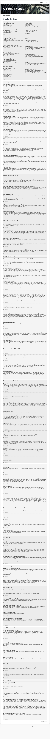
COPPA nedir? (5, 24)
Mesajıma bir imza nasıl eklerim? (9, 54)
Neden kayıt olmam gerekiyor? (8, 23)
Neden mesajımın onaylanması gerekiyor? (10, 65)
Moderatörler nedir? (28, 24)
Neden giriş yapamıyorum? (8, 27)
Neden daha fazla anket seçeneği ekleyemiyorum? (12, 56)
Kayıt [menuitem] (42, 2)
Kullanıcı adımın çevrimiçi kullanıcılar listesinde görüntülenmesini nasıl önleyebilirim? (11, 38)
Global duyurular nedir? (7, 74)
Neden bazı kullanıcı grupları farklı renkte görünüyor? (34, 29)
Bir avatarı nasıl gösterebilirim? (8, 44)
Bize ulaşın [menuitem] (29, 726)
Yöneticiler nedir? (28, 23)
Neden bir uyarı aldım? (7, 61)
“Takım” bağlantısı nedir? (29, 31)
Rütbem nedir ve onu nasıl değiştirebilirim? (10, 45)
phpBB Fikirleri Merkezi (15, 693)
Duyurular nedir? (6, 75)
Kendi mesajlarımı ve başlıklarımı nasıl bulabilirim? (34, 52)
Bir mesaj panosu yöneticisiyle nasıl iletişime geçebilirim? (35, 72)
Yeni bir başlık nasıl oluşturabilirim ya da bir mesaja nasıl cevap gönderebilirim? (13, 52)
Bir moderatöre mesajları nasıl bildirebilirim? (11, 62)
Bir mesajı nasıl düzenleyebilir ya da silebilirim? (11, 53)
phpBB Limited (18, 683)
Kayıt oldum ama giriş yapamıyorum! (9, 26)
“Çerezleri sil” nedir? (7, 32)
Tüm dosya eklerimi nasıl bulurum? (31, 64)
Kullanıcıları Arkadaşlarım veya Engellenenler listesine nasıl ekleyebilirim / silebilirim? (36, 43)
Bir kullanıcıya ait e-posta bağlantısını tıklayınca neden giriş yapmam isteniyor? (13, 47)
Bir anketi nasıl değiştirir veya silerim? (10, 58)
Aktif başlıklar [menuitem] (45, 4)
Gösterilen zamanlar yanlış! (8, 39)
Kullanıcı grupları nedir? (29, 25)
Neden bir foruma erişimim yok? (9, 59)
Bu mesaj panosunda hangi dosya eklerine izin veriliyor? (35, 63)
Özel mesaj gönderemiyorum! (30, 34)
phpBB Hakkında (14, 686)
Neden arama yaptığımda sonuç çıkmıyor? (32, 48)
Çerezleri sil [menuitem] (34, 726)
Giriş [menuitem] (46, 2)
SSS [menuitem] (2, 13)
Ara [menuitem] (5, 13)
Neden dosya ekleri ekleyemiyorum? (9, 60)
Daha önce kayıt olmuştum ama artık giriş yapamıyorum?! (13, 29)
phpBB (37, 214)
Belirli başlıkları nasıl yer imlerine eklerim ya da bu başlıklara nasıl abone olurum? (34, 57)
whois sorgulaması (24, 701)
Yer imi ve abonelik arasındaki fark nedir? (32, 55)
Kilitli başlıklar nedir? (7, 77)
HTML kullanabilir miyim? (7, 70)
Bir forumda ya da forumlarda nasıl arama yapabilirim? (35, 47)
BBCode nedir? (6, 69)
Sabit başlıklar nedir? (7, 76)
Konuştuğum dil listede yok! (8, 41)
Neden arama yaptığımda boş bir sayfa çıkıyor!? (33, 49)
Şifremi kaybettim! (6, 30)
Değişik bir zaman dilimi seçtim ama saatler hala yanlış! (13, 40)
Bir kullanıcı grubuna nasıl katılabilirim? (32, 26)
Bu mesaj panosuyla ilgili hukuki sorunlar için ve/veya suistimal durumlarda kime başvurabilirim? (34, 71)
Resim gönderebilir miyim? (8, 73)
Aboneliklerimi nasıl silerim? (30, 60)
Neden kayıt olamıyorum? (7, 25)
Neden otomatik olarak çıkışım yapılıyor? (10, 31)
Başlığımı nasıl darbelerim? (8, 66)
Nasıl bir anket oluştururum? (8, 55)
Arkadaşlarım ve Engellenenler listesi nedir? (33, 41)
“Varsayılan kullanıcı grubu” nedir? (31, 30)
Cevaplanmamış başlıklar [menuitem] (37, 4)
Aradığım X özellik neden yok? (30, 69)
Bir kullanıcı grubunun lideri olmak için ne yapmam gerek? (35, 27)
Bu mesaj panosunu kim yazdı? (31, 68)
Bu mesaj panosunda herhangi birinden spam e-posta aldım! (35, 38)
